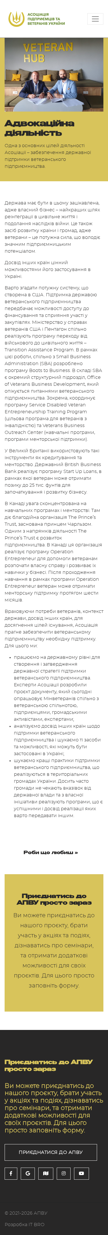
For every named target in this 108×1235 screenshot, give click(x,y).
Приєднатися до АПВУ (51, 1152)
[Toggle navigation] (95, 19)
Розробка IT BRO (24, 1224)
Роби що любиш (48, 852)
